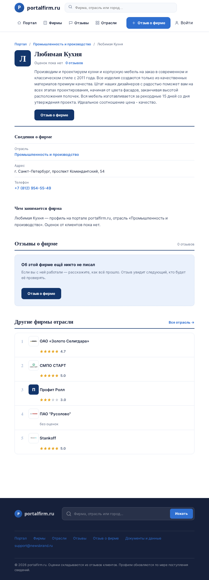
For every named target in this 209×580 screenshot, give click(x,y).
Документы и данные (143, 538)
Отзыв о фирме (151, 23)
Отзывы (81, 23)
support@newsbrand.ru (34, 546)
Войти (187, 22)
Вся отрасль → (181, 322)
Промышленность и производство (62, 44)
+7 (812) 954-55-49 (33, 188)
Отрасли (108, 23)
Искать (181, 514)
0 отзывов (74, 63)
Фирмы (55, 23)
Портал (29, 23)
